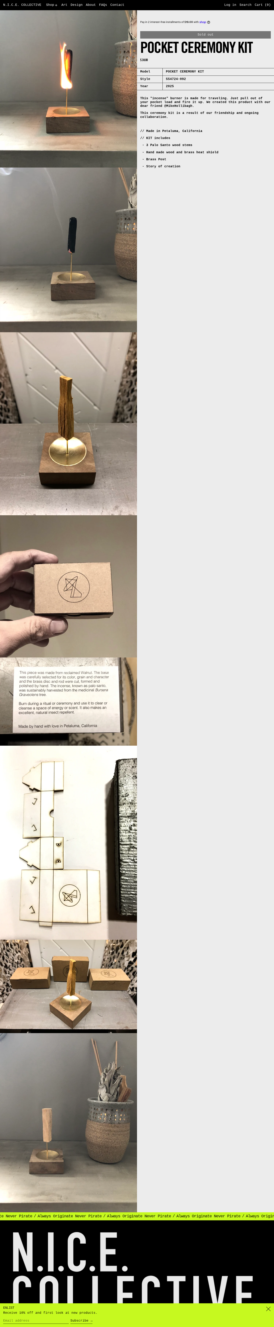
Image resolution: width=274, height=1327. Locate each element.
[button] (245, 5)
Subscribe (79, 1321)
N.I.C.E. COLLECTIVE (22, 5)
